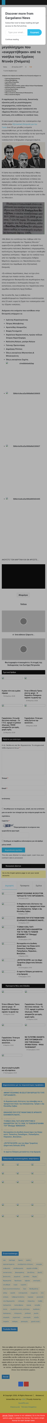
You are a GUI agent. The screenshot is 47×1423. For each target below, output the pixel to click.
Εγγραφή (34, 32)
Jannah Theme (7, 1415)
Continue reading (12, 39)
